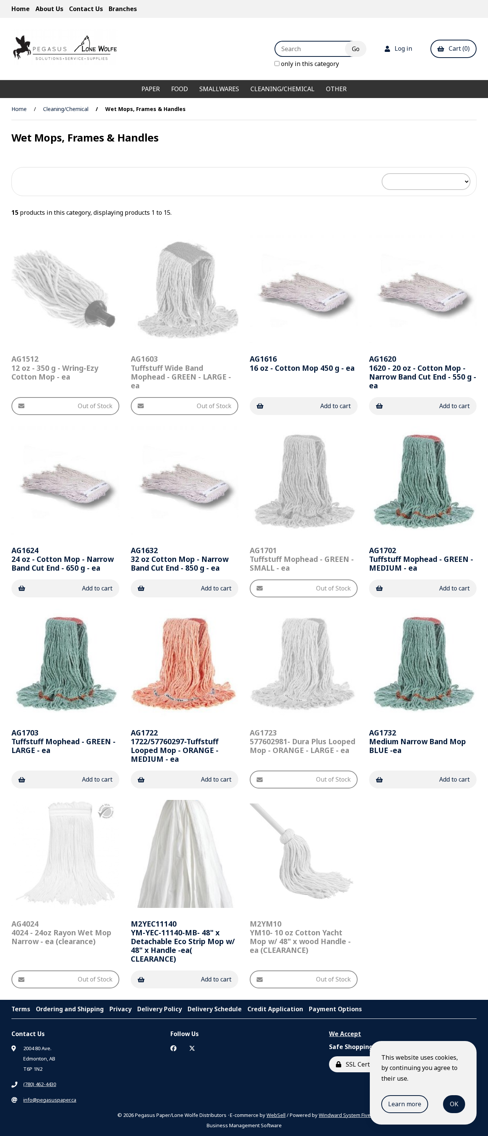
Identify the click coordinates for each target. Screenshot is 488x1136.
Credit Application (275, 1009)
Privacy (120, 1009)
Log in (402, 48)
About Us (49, 9)
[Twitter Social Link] (192, 1048)
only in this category (309, 64)
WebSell (276, 1115)
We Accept (345, 1034)
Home (20, 9)
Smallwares (219, 89)
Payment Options (335, 1009)
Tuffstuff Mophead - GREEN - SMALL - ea (302, 559)
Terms (20, 1009)
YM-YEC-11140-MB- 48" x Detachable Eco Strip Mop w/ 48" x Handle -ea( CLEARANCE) (183, 941)
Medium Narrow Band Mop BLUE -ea (417, 741)
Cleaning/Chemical (282, 89)
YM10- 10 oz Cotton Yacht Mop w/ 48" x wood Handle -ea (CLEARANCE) (300, 937)
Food (179, 89)
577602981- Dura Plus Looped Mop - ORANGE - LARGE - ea (302, 741)
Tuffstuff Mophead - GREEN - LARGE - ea (63, 741)
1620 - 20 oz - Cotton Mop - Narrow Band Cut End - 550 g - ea (422, 372)
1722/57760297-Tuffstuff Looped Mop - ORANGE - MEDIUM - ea (174, 745)
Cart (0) (458, 48)
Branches (123, 9)
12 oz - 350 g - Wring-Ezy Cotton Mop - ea (54, 367)
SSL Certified (362, 1064)
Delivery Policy (159, 1009)
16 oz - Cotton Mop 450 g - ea (302, 363)
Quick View (68, 336)
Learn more (404, 1104)
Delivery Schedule (215, 1009)
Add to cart (335, 406)
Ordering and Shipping (70, 1009)
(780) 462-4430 (39, 1084)
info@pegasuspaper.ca (49, 1099)
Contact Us (86, 9)
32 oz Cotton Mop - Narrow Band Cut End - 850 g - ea (179, 559)
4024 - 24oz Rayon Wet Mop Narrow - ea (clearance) (61, 932)
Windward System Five (345, 1115)
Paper (150, 89)
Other (336, 89)
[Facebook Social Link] (173, 1048)
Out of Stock (95, 406)
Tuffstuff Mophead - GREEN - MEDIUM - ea (421, 559)
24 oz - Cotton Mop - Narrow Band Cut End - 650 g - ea (62, 559)
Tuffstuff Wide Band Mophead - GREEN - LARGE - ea (181, 372)
